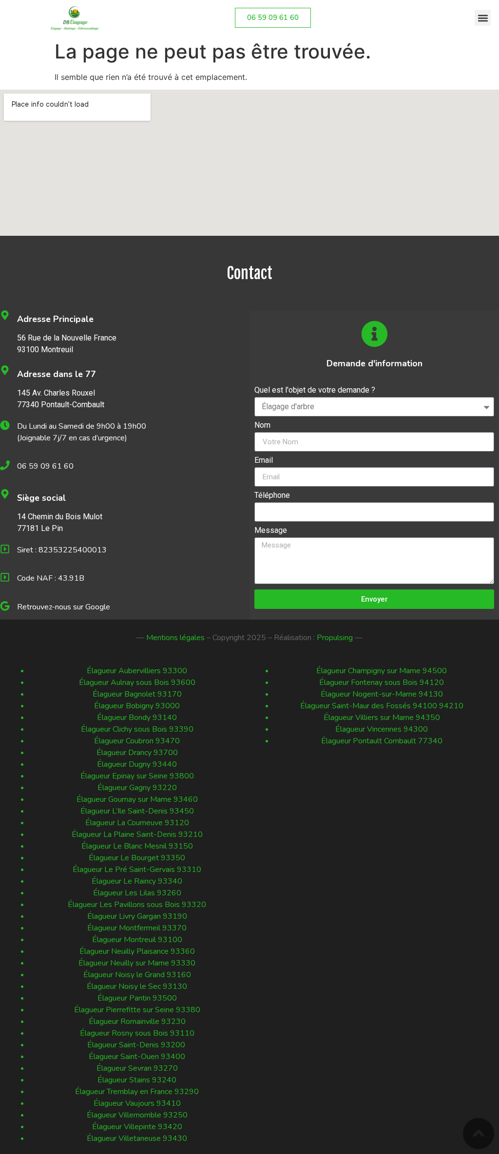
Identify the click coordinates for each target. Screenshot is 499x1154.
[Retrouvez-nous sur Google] (5, 606)
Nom (262, 425)
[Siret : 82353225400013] (5, 549)
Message (270, 531)
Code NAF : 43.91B (50, 578)
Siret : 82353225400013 (62, 550)
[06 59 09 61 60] (5, 465)
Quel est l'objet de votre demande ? (314, 390)
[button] (483, 18)
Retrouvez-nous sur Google (63, 607)
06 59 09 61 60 (45, 466)
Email (263, 460)
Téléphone (272, 496)
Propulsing (335, 637)
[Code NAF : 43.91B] (5, 577)
